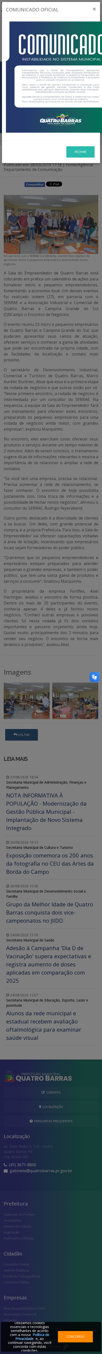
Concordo (75, 1336)
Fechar (80, 151)
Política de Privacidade (32, 1336)
